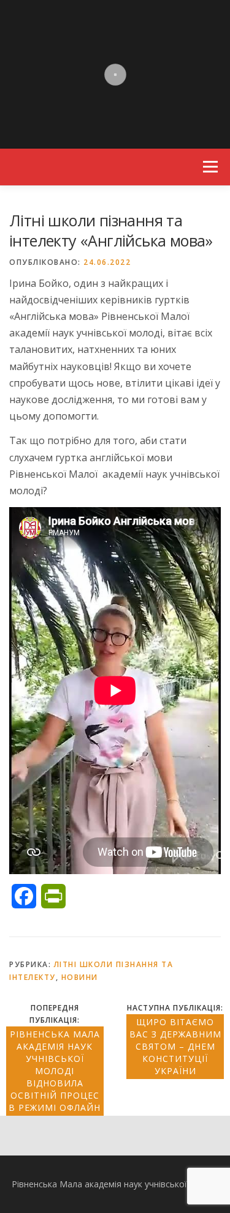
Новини (79, 977)
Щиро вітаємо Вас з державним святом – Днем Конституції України (175, 1046)
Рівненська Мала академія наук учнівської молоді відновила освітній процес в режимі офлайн (55, 1070)
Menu (210, 167)
